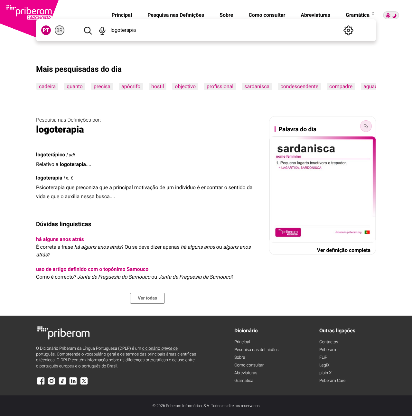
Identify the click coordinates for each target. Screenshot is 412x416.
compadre (340, 86)
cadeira (47, 86)
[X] (84, 384)
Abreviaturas (315, 15)
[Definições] (348, 30)
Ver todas (147, 298)
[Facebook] (41, 384)
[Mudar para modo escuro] (391, 15)
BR (59, 30)
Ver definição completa (343, 250)
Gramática (358, 15)
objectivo (185, 86)
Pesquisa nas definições (256, 349)
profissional (220, 86)
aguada (371, 86)
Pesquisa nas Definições (175, 15)
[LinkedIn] (73, 384)
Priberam (327, 349)
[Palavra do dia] (366, 126)
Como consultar (266, 15)
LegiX (324, 365)
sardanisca (256, 86)
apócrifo (130, 86)
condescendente (299, 86)
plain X (325, 373)
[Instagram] (51, 384)
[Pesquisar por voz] (102, 30)
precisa (102, 86)
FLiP (323, 357)
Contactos (328, 342)
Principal (121, 15)
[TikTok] (62, 384)
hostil (157, 86)
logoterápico (50, 155)
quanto (75, 86)
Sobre (226, 15)
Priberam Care (332, 380)
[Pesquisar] (87, 30)
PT (46, 30)
